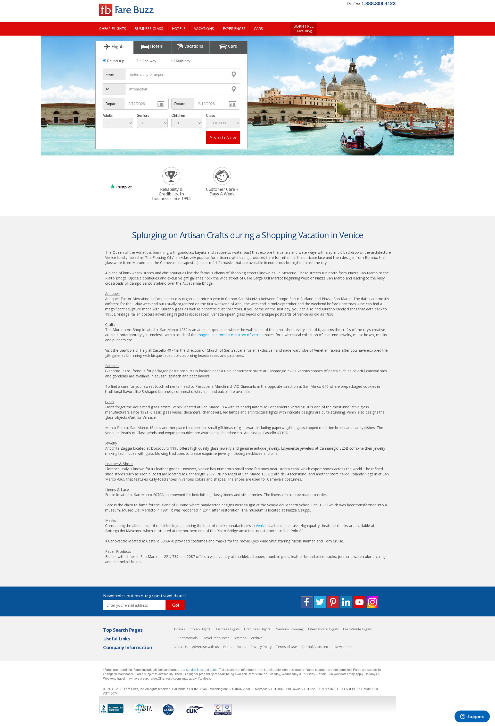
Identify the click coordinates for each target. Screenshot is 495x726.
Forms (241, 646)
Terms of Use (286, 646)
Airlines (179, 629)
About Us (181, 646)
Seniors (143, 115)
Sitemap (240, 638)
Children (178, 115)
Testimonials (188, 638)
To (107, 89)
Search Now (223, 137)
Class (210, 115)
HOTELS (179, 28)
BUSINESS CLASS (149, 28)
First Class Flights (257, 629)
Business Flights (227, 629)
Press (227, 646)
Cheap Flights (199, 629)
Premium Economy (289, 629)
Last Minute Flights (357, 629)
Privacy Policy (261, 646)
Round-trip (115, 61)
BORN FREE (303, 28)
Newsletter (343, 646)
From (109, 74)
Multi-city (183, 61)
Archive (257, 638)
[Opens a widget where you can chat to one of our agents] (472, 717)
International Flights (323, 629)
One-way (149, 61)
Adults (108, 115)
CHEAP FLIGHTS (112, 28)
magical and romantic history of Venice (229, 334)
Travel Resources (215, 638)
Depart (111, 104)
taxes (213, 670)
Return (179, 104)
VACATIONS (204, 28)
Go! (175, 605)
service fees (195, 670)
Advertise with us (205, 646)
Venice (261, 525)
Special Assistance (316, 646)
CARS (258, 28)
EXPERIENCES (234, 28)
